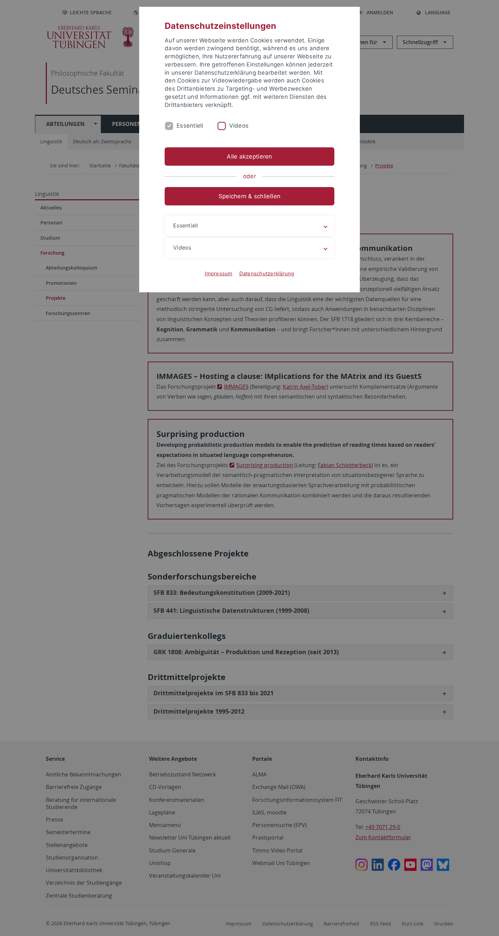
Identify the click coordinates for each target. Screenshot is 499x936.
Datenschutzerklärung (266, 273)
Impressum (218, 273)
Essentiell (190, 125)
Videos (239, 125)
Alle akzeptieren (249, 156)
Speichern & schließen (249, 196)
